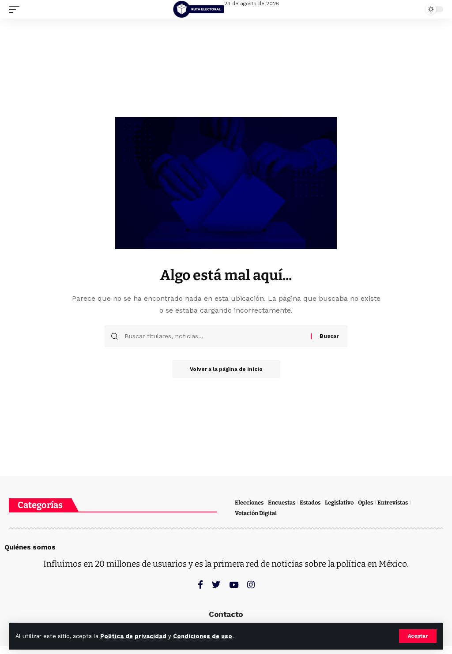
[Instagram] (251, 584)
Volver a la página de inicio (226, 369)
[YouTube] (234, 584)
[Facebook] (200, 584)
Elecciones (249, 502)
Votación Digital (256, 513)
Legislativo (339, 502)
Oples (365, 502)
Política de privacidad (133, 636)
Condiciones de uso (202, 636)
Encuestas (281, 502)
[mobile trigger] (16, 9)
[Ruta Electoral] (198, 9)
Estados (310, 502)
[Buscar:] (214, 336)
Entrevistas (392, 502)
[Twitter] (216, 584)
